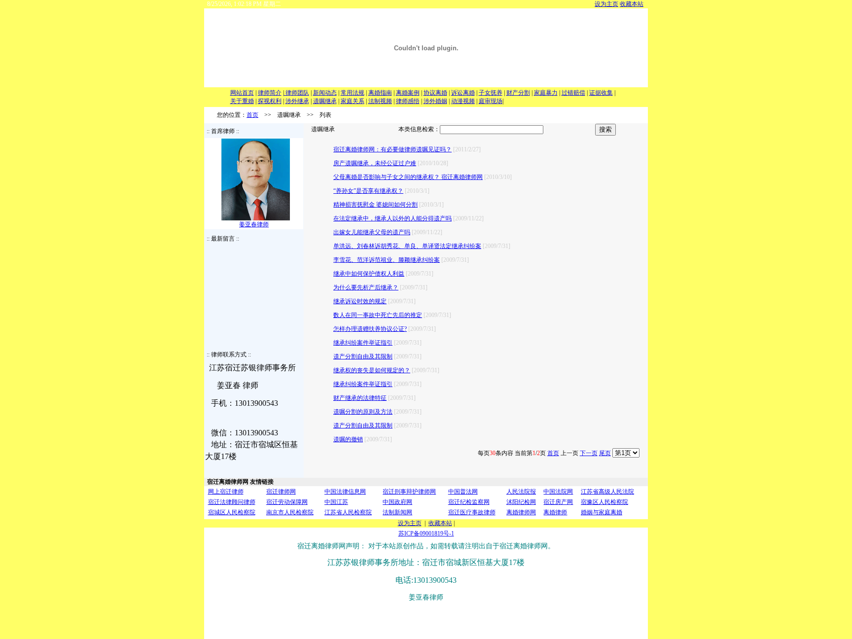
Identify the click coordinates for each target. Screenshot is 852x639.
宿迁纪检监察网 (469, 501)
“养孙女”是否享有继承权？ (368, 190)
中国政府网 (397, 501)
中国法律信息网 (345, 491)
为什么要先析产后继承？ (365, 287)
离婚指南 (380, 92)
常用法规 (352, 92)
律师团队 (296, 92)
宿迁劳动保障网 (287, 501)
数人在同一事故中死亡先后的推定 (377, 315)
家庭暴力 (546, 92)
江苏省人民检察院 (348, 512)
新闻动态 (325, 92)
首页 (252, 114)
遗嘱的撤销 (348, 439)
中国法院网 (558, 491)
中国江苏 (336, 501)
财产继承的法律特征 (360, 397)
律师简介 (270, 92)
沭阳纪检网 (521, 501)
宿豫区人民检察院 (604, 501)
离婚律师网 (521, 512)
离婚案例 (408, 92)
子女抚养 (490, 92)
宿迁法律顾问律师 (231, 501)
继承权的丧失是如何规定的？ (371, 370)
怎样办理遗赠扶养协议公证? (370, 328)
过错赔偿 (573, 92)
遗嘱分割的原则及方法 (362, 411)
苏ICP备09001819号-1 (426, 533)
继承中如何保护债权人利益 (368, 273)
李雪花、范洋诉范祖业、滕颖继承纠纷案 (386, 259)
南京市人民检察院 (290, 512)
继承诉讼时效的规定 (360, 301)
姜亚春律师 (254, 224)
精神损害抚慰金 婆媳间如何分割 (375, 204)
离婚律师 (555, 512)
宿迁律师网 (281, 491)
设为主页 (606, 3)
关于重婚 (242, 101)
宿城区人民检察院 (231, 512)
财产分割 (518, 92)
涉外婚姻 (435, 101)
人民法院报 (521, 491)
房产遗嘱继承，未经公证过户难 (374, 163)
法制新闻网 (397, 512)
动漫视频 (463, 101)
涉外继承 (297, 101)
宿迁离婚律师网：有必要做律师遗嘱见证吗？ (392, 149)
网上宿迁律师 (226, 491)
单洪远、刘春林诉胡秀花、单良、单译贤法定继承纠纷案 (407, 246)
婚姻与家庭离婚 (601, 512)
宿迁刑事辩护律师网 (409, 491)
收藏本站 (631, 3)
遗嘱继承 (325, 101)
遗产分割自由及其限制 (362, 356)
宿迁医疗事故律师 (472, 512)
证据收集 (601, 92)
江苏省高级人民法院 (607, 491)
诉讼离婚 (463, 92)
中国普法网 (463, 491)
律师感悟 (408, 101)
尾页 (605, 453)
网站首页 (242, 92)
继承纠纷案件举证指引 (362, 342)
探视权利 (270, 101)
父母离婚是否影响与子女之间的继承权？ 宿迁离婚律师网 (408, 177)
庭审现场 (490, 101)
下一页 (589, 453)
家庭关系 (352, 101)
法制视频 (380, 101)
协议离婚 (435, 92)
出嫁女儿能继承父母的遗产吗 (371, 232)
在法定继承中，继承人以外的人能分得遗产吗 (392, 218)
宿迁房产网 (558, 501)
